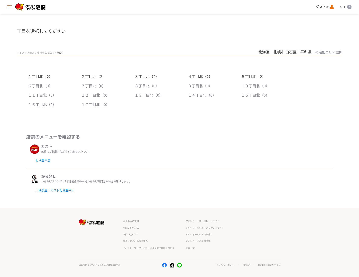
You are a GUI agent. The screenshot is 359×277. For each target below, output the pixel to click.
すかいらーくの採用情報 (198, 241)
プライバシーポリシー (226, 265)
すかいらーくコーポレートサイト (202, 220)
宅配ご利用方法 (131, 227)
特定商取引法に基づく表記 (269, 265)
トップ (20, 52)
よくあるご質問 (131, 220)
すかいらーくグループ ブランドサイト (205, 227)
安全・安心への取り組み (135, 241)
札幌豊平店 (43, 160)
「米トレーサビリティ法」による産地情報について (148, 247)
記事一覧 (190, 247)
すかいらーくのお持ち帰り (199, 234)
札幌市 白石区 (44, 52)
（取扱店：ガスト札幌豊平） (55, 190)
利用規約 (246, 265)
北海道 (30, 52)
